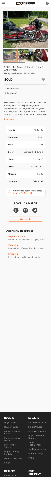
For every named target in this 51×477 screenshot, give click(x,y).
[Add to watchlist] (43, 79)
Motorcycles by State (12, 432)
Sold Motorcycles (37, 449)
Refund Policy (35, 453)
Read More (9, 119)
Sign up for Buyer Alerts (24, 193)
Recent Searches (13, 458)
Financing (13, 245)
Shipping (13, 254)
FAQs (7, 462)
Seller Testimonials (35, 443)
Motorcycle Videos (10, 446)
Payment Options (17, 236)
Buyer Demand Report (36, 436)
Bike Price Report (37, 431)
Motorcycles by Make (12, 439)
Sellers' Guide (35, 427)
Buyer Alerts (10, 422)
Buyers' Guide (11, 427)
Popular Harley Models (12, 452)
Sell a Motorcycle (37, 422)
